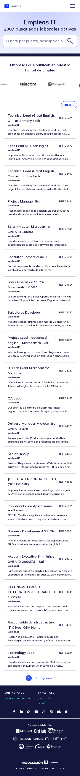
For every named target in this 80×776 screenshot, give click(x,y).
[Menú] (73, 6)
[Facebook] (14, 712)
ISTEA (41, 702)
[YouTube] (36, 712)
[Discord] (58, 712)
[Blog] (29, 712)
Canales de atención (17, 698)
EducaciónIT (45, 698)
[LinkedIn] (21, 712)
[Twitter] (66, 712)
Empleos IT (40, 22)
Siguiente (46, 678)
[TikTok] (43, 712)
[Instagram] (51, 712)
